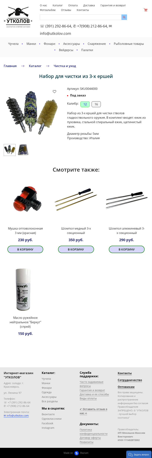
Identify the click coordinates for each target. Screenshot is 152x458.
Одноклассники (52, 418)
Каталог (58, 5)
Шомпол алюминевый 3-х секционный (127, 230)
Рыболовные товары (129, 44)
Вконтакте (48, 414)
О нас (43, 5)
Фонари (49, 44)
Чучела (13, 44)
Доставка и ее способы (94, 394)
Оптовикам (126, 387)
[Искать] (124, 17)
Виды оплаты (88, 398)
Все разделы (50, 401)
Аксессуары (71, 44)
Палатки (87, 50)
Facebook (47, 423)
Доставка (89, 5)
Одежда (47, 392)
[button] (138, 454)
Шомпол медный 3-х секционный (76, 230)
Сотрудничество (130, 380)
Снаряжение (97, 44)
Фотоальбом (47, 10)
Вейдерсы (66, 50)
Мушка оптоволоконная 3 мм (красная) (25, 230)
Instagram (48, 427)
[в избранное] (54, 91)
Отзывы (66, 10)
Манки (31, 44)
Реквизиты (86, 442)
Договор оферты (90, 437)
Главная (10, 65)
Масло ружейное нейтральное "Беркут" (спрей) (25, 322)
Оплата (73, 5)
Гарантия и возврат (113, 5)
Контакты (83, 10)
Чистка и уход (65, 65)
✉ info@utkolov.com (16, 415)
